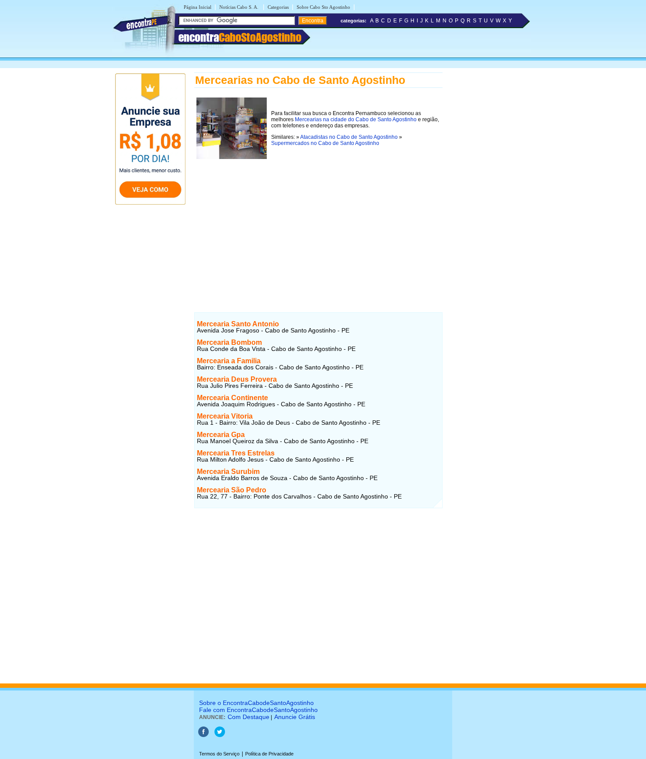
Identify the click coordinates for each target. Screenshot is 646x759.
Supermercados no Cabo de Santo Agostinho (325, 143)
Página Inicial (197, 7)
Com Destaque (248, 716)
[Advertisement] (318, 222)
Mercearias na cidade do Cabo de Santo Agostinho (356, 119)
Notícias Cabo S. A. (239, 7)
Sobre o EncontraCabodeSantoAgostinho (256, 702)
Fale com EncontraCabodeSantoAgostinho (258, 709)
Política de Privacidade (269, 753)
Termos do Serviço (219, 753)
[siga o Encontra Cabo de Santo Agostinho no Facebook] (203, 735)
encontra (239, 37)
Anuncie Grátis (294, 716)
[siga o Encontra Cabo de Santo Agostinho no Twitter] (219, 735)
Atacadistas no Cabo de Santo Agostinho (349, 137)
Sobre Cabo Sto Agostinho (323, 7)
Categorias (278, 7)
